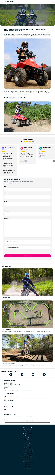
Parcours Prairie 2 (6, 297)
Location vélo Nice (27, 447)
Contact (27, 441)
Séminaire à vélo (27, 429)
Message (6, 218)
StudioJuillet (27, 464)
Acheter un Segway (27, 457)
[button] (1, 161)
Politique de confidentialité (27, 461)
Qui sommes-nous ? (27, 427)
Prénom (6, 193)
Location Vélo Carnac (27, 439)
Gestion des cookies (28, 468)
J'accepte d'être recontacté (13, 247)
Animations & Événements (10, 404)
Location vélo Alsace (27, 433)
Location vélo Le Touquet (27, 443)
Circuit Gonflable (6, 329)
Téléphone (6, 210)
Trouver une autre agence (27, 420)
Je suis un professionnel (13, 241)
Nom (5, 186)
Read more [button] (23, 157)
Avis (5, 409)
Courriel (6, 201)
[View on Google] (21, 148)
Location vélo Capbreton (28, 437)
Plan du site (27, 466)
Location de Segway (27, 453)
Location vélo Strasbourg (27, 449)
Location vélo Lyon (27, 445)
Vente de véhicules (9, 406)
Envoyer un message (12, 396)
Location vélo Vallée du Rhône (27, 451)
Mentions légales (27, 459)
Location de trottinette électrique (27, 455)
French (53, 2)
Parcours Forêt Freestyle (8, 363)
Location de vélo (27, 431)
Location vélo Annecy (27, 435)
